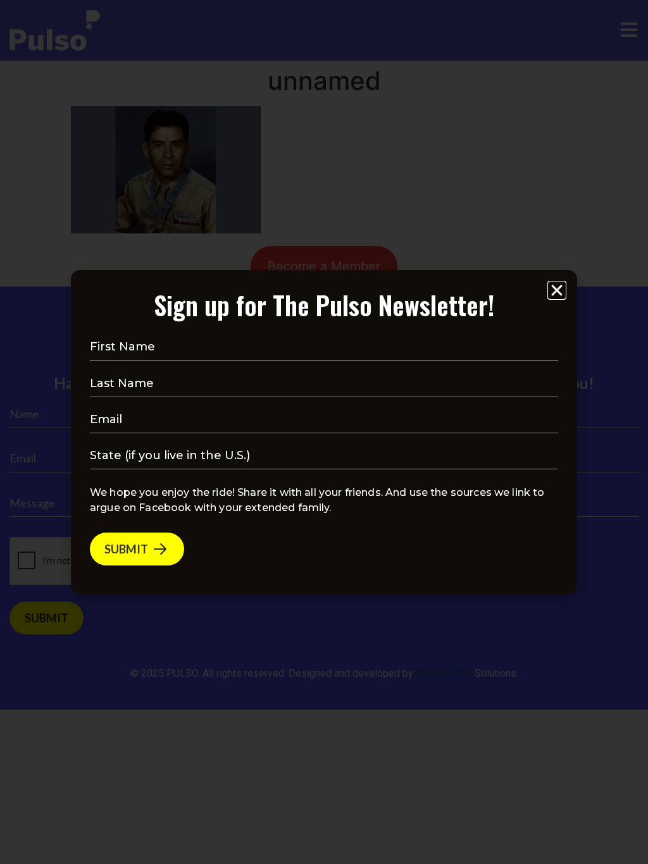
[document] (324, 432)
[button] (556, 290)
